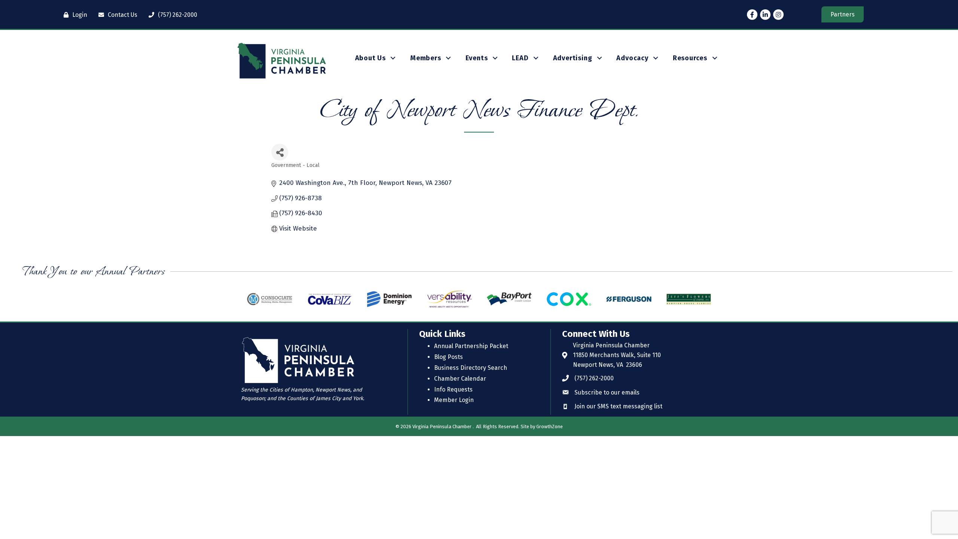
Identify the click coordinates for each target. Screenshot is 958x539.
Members (425, 58)
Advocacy (632, 58)
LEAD (520, 58)
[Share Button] (279, 152)
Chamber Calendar (460, 378)
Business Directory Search (470, 367)
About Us (370, 58)
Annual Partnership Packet (471, 346)
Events (477, 58)
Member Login (454, 400)
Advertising (572, 58)
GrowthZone (549, 426)
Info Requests (453, 389)
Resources (690, 58)
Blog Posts (448, 356)
